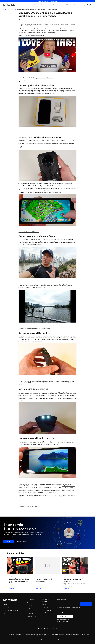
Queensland (30, 613)
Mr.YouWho (31, 639)
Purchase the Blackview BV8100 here (28, 232)
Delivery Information (47, 610)
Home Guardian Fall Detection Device (28, 506)
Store (28, 608)
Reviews (29, 603)
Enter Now (8, 541)
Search (44, 604)
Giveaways (30, 605)
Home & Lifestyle (12, 9)
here (36, 133)
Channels (29, 611)
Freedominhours (67, 490)
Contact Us (45, 607)
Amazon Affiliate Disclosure (11, 610)
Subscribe (85, 604)
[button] (84, 5)
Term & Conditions (8, 613)
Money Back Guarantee (10, 616)
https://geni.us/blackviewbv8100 (44, 78)
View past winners (22, 541)
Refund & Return (46, 612)
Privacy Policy (7, 607)
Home (4, 9)
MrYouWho (47, 490)
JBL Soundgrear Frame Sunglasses (27, 503)
